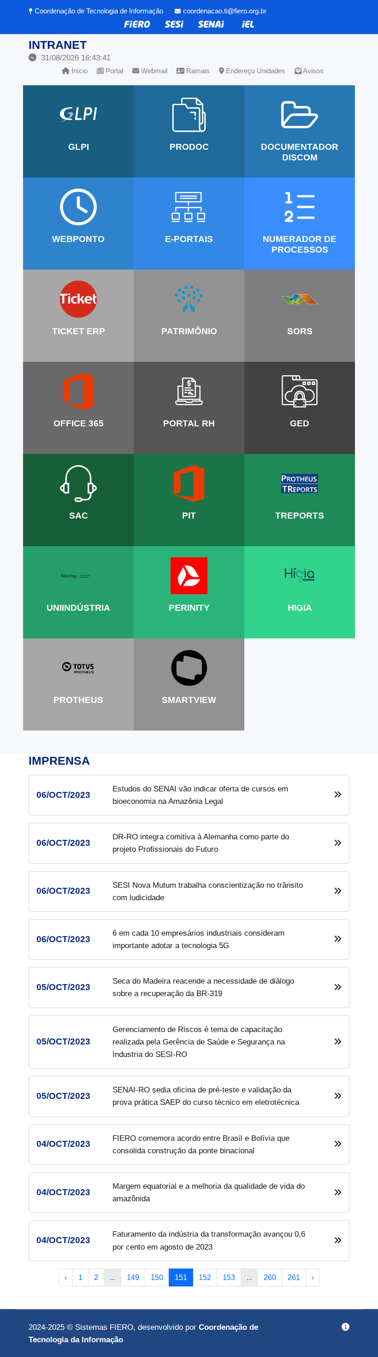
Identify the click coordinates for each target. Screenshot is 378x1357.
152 (205, 1277)
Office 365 (78, 423)
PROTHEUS (78, 700)
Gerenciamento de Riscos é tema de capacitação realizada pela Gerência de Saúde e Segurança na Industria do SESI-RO (198, 1042)
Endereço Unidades (254, 71)
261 (294, 1277)
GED (299, 423)
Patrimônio (189, 331)
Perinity (189, 608)
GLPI (78, 147)
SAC (78, 515)
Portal (113, 71)
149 (133, 1277)
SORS (300, 331)
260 (270, 1277)
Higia (300, 608)
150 (157, 1277)
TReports (299, 515)
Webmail (153, 71)
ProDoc (189, 147)
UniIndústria (78, 608)
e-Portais (189, 239)
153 (229, 1277)
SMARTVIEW (189, 700)
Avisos (312, 71)
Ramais (197, 71)
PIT (189, 515)
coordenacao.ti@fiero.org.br (224, 11)
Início (79, 71)
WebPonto (78, 239)
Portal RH (189, 423)
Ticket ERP (78, 331)
